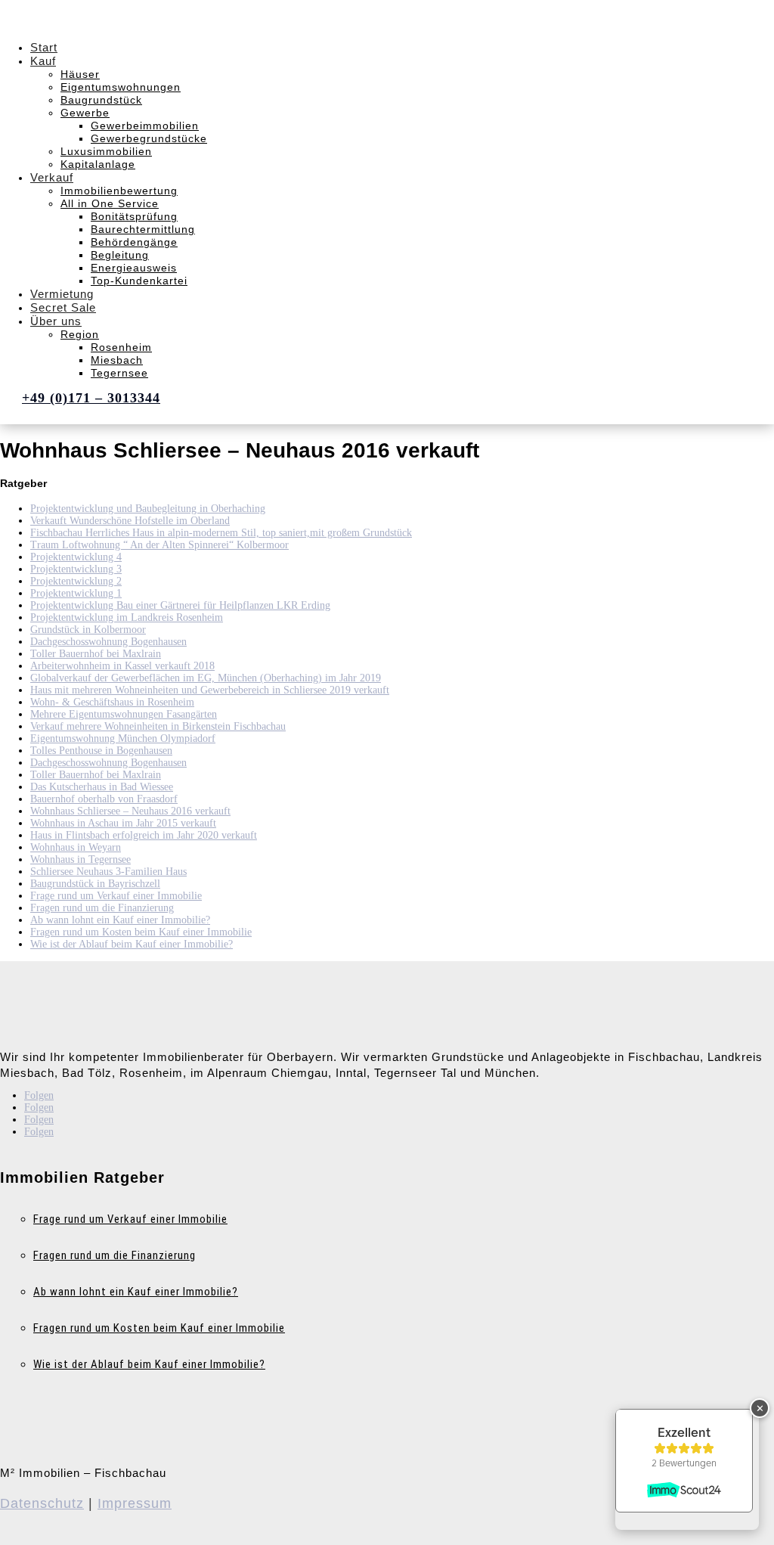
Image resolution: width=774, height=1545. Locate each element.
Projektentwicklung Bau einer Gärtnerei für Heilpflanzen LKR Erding (180, 605)
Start (43, 47)
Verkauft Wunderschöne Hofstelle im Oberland (130, 520)
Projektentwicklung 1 (76, 593)
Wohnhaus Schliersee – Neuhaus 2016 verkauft (130, 811)
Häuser (80, 74)
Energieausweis (134, 268)
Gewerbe (85, 113)
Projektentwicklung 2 (76, 581)
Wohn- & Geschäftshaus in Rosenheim (112, 702)
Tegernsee (119, 373)
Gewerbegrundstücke (149, 138)
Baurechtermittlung (143, 229)
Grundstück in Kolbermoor (88, 629)
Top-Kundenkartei (139, 281)
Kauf (43, 60)
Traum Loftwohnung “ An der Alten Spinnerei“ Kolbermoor (159, 545)
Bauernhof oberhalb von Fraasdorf (104, 799)
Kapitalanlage (97, 164)
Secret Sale (63, 307)
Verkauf (51, 177)
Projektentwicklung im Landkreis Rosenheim (126, 617)
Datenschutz (42, 1503)
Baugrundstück (101, 100)
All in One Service (109, 203)
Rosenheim (121, 347)
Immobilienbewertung (119, 191)
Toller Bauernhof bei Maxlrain (95, 653)
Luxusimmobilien (106, 151)
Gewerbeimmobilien (145, 125)
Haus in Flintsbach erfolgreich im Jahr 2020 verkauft (143, 835)
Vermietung (62, 293)
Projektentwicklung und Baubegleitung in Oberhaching (147, 508)
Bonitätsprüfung (134, 216)
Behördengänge (134, 242)
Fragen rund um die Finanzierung (102, 908)
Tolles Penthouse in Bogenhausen (101, 750)
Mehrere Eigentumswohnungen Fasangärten (123, 714)
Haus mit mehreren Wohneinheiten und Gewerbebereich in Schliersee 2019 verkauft (209, 690)
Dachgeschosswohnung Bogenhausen (108, 641)
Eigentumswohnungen (120, 87)
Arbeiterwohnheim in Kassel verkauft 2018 (122, 666)
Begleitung (120, 255)
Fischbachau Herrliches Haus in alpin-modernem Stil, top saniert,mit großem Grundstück (221, 532)
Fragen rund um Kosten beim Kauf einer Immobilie (141, 932)
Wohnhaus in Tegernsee (80, 859)
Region (79, 334)
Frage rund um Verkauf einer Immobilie (116, 895)
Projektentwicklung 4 (76, 557)
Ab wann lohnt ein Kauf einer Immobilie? (120, 920)
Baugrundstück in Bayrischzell (95, 883)
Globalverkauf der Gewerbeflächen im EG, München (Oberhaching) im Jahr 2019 (205, 678)
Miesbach (117, 360)
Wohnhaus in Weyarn (75, 847)
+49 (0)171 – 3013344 (91, 397)
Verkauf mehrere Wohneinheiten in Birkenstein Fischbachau (158, 726)
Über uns (56, 321)
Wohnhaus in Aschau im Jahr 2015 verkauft (123, 823)
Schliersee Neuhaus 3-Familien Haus (108, 871)
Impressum (135, 1503)
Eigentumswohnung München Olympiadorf (122, 738)
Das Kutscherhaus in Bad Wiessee (101, 787)
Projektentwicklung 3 (76, 569)
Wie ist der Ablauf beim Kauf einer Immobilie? (131, 944)
